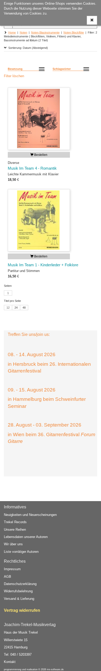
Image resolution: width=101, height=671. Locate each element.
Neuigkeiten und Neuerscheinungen (30, 515)
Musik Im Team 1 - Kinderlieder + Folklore (43, 265)
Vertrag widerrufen (22, 610)
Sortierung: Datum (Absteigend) (27, 47)
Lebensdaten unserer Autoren (26, 537)
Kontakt (10, 662)
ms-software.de (55, 669)
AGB (7, 577)
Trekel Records (15, 522)
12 (8, 307)
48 (24, 307)
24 (16, 307)
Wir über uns (13, 544)
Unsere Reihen (15, 530)
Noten (23, 32)
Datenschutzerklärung (20, 584)
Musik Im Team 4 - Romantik (32, 168)
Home (12, 32)
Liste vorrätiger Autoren (21, 552)
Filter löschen (14, 76)
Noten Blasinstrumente (45, 32)
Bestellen (40, 155)
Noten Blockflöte (73, 32)
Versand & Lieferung (19, 599)
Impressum (12, 569)
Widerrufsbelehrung (18, 591)
